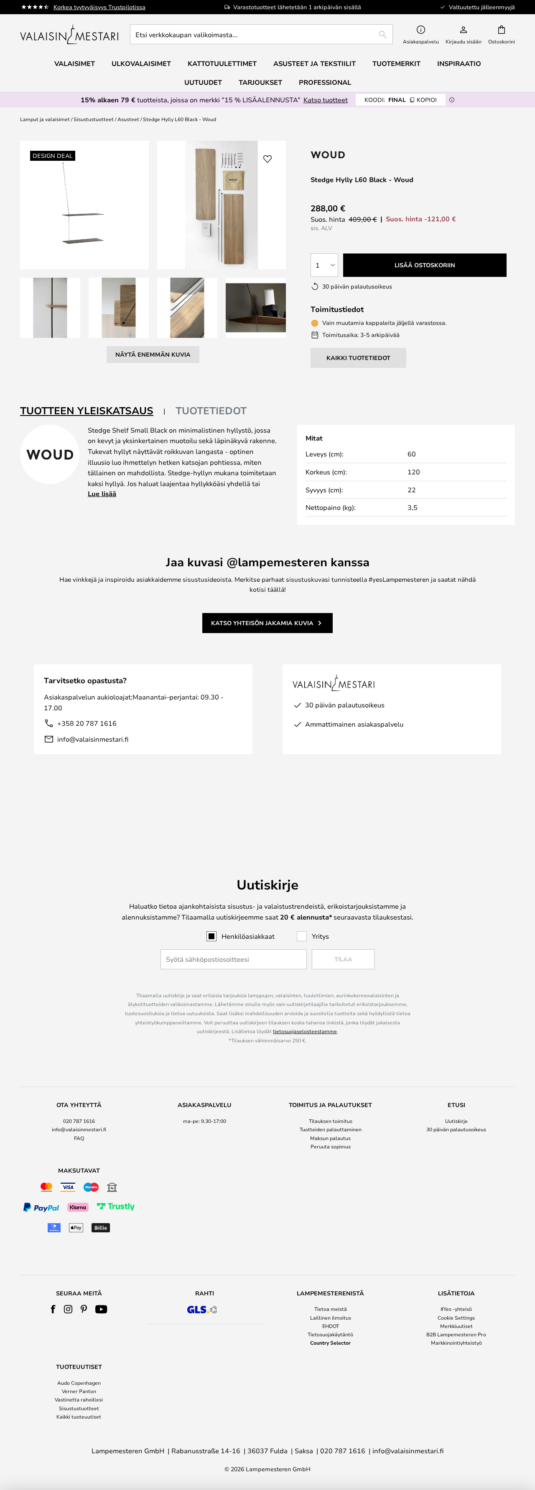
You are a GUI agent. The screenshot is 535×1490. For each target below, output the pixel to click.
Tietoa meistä (330, 1308)
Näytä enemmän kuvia (153, 354)
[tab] (93, 411)
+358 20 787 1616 (87, 723)
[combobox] (261, 34)
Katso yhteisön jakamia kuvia (262, 623)
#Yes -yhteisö (456, 1308)
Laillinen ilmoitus (330, 1317)
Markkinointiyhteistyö (456, 1342)
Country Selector (330, 1342)
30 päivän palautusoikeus (456, 1129)
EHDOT (330, 1326)
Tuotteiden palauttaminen (331, 1129)
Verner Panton (79, 1391)
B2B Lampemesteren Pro (456, 1334)
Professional (325, 82)
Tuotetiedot (211, 410)
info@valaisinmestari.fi (92, 739)
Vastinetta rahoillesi (79, 1399)
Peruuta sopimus (331, 1146)
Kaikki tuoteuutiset (78, 1416)
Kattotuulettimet (222, 63)
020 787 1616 (79, 1121)
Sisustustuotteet (94, 119)
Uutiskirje (456, 1121)
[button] (50, 308)
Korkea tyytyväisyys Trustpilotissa (99, 7)
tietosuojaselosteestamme (305, 1031)
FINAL (400, 100)
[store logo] (70, 34)
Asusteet (128, 119)
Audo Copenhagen (79, 1382)
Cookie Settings (456, 1317)
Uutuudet (203, 82)
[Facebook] (53, 1309)
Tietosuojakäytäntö (330, 1334)
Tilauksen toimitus (330, 1121)
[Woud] (364, 154)
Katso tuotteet (325, 99)
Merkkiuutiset (456, 1326)
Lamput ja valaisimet (45, 119)
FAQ (79, 1138)
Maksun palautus (330, 1138)
